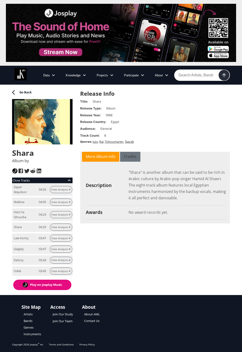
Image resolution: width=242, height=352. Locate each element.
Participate (131, 75)
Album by (20, 160)
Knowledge (73, 75)
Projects (102, 75)
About (159, 75)
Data (46, 75)
